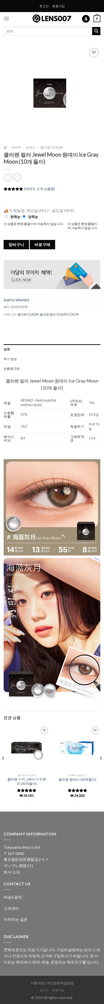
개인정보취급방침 (60, 983)
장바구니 (16, 244)
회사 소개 (12, 872)
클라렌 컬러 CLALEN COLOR (59, 314)
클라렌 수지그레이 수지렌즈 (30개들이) (26, 781)
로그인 (44, 6)
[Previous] (11, 95)
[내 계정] (86, 19)
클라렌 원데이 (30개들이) (77, 779)
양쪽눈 (33, 217)
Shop (16, 147)
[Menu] (6, 18)
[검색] (96, 31)
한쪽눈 (15, 217)
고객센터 (11, 908)
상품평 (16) (11, 368)
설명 (7, 349)
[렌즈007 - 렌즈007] (52, 18)
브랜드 (30, 147)
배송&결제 (13, 897)
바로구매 (43, 244)
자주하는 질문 (16, 919)
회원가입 (58, 6)
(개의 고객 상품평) (39, 189)
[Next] (92, 95)
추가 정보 (10, 359)
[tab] (52, 349)
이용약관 (37, 983)
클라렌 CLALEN (51, 147)
